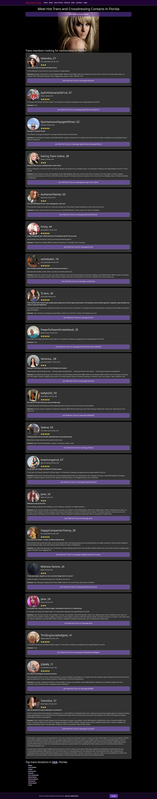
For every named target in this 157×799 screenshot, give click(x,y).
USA (54, 762)
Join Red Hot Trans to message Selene (78, 448)
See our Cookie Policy (71, 796)
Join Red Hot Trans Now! (78, 14)
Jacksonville (32, 771)
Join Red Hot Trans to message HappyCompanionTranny (78, 554)
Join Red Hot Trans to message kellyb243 (78, 415)
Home (46, 2)
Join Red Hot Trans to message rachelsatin (78, 281)
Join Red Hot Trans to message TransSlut (78, 729)
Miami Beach (32, 777)
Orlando (31, 773)
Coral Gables (32, 767)
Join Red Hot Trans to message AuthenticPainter (78, 215)
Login (85, 2)
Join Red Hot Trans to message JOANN (78, 689)
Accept (114, 796)
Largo (30, 785)
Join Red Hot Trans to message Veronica (78, 381)
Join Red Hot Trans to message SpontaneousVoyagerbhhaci (78, 144)
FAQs (73, 2)
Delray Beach (32, 783)
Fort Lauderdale (33, 775)
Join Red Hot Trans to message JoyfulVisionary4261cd (78, 110)
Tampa (30, 769)
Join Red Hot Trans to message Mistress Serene (78, 587)
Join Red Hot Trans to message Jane (78, 518)
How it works (58, 2)
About (51, 2)
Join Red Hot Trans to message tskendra (78, 80)
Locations (79, 2)
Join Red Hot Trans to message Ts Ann (78, 318)
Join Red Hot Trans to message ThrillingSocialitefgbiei (78, 652)
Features (67, 2)
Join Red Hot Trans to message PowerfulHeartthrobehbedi (78, 347)
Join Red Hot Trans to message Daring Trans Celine (78, 182)
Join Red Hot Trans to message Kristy (78, 247)
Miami (30, 765)
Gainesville (31, 781)
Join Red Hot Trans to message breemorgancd (78, 482)
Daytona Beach (33, 779)
